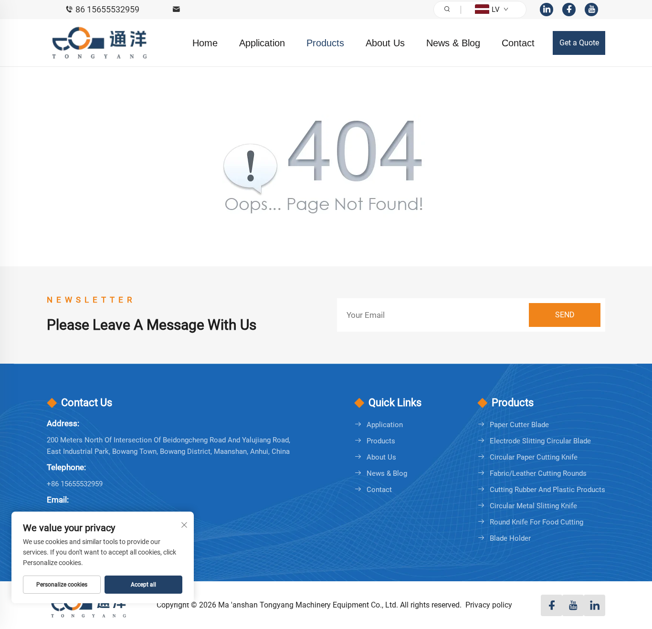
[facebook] (569, 9)
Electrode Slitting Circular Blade (540, 441)
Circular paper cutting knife (534, 457)
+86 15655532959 (75, 484)
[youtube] (591, 9)
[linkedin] (546, 9)
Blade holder (510, 538)
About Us (385, 43)
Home (205, 43)
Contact (518, 43)
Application (262, 43)
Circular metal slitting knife (533, 506)
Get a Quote (579, 42)
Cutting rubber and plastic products (547, 489)
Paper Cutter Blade (519, 424)
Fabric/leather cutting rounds (538, 473)
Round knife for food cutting (536, 522)
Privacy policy (488, 604)
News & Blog (453, 43)
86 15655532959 (107, 9)
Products (325, 43)
